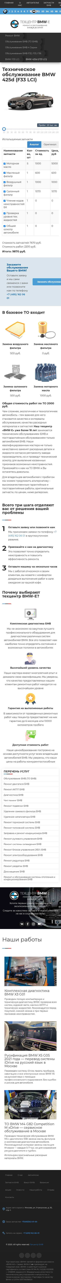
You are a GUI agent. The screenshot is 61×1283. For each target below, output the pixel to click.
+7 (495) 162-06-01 (31, 1233)
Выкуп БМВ (29, 1182)
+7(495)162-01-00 (29, 1222)
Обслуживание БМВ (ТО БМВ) (20, 778)
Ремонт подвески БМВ (16, 806)
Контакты (9, 1197)
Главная (8, 3)
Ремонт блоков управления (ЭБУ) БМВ (25, 849)
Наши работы (35, 1190)
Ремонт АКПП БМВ (14, 789)
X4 (47, 11)
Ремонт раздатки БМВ (16, 866)
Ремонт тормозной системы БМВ (22, 822)
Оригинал (50, 144)
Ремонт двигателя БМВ (16, 784)
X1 (34, 11)
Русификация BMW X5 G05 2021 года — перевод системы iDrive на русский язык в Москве (29, 1061)
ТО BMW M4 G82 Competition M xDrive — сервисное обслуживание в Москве (29, 1127)
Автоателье (33, 3)
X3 (42, 11)
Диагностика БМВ (13, 795)
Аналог (34, 144)
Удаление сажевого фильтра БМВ (22, 811)
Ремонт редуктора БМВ (16, 860)
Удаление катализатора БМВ (19, 817)
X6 (56, 11)
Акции (8, 1190)
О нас (20, 4)
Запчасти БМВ (49, 4)
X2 (38, 11)
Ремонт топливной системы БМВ (22, 827)
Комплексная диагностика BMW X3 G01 (26, 992)
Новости (20, 1190)
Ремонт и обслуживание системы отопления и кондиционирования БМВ (29, 878)
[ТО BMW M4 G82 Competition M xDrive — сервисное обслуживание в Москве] (30, 1105)
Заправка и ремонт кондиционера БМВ (25, 833)
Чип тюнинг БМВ (13, 800)
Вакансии (44, 1182)
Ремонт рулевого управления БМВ (23, 838)
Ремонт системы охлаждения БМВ (22, 844)
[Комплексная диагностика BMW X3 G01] (30, 971)
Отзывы (50, 1190)
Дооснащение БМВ (14, 871)
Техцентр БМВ (36, 1244)
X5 (51, 11)
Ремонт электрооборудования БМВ (23, 855)
